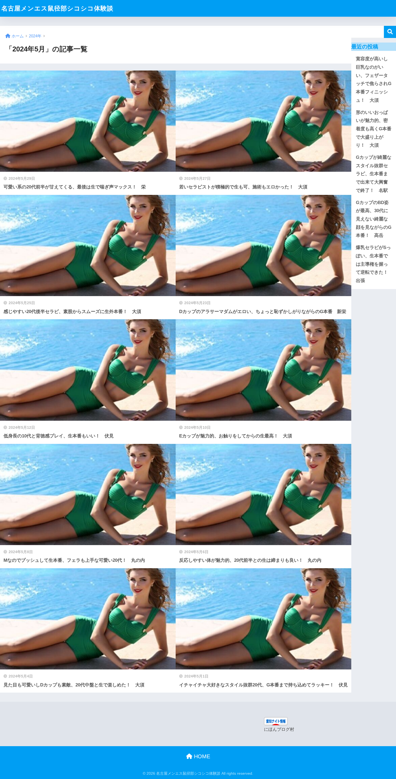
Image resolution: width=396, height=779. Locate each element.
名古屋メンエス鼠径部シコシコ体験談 (57, 8)
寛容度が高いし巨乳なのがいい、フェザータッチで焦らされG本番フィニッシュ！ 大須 (373, 79)
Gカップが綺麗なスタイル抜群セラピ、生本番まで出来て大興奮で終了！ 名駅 (373, 174)
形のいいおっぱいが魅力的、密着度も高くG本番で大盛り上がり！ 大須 (373, 129)
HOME (201, 756)
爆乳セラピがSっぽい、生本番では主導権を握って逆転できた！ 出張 (374, 264)
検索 (390, 32)
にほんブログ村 (279, 729)
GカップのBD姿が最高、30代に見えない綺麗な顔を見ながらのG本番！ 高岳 (373, 219)
